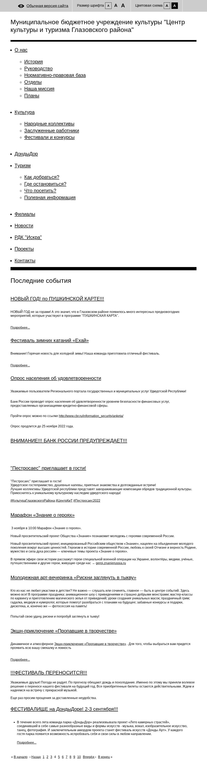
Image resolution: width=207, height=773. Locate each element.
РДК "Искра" (28, 237)
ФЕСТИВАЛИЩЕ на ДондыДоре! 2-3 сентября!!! (64, 709)
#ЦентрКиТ (64, 500)
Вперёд (88, 757)
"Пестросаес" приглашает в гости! (48, 468)
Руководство (38, 68)
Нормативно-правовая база (55, 75)
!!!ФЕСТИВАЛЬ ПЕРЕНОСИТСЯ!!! (49, 672)
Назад (36, 757)
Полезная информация (50, 197)
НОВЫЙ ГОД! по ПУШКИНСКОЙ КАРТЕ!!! (57, 298)
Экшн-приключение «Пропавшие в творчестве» (64, 631)
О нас (21, 50)
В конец (104, 757)
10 (79, 757)
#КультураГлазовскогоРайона (33, 500)
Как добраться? (41, 177)
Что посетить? (40, 190)
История (33, 61)
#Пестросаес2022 (86, 500)
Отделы (33, 82)
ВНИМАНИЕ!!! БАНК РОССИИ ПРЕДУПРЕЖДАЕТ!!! (69, 440)
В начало (20, 757)
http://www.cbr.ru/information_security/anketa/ (91, 416)
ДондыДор (26, 153)
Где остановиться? (45, 184)
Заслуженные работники (51, 130)
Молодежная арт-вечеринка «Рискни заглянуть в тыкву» (73, 577)
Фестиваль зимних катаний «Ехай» (50, 340)
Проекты (24, 248)
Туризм (23, 165)
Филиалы (25, 214)
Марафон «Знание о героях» (43, 515)
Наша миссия (39, 88)
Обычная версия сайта (47, 6)
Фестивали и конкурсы (49, 137)
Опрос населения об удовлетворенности (56, 378)
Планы (31, 95)
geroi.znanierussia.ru (111, 563)
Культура (25, 112)
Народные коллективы (49, 123)
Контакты (25, 260)
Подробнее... (20, 327)
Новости (24, 225)
